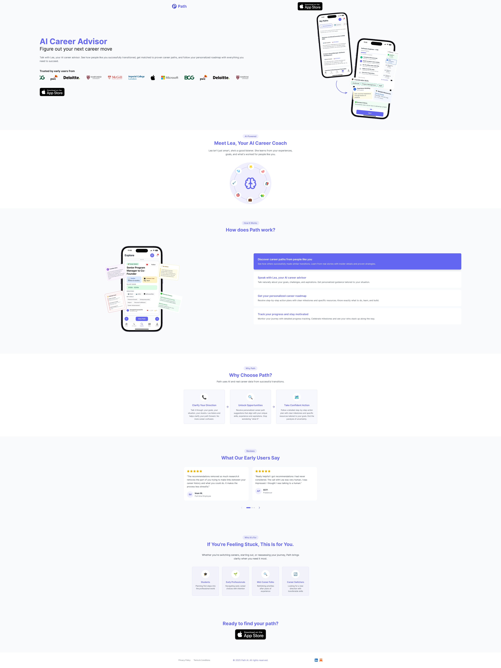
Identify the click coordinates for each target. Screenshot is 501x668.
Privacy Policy (184, 660)
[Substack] (321, 660)
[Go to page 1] (248, 507)
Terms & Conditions (202, 660)
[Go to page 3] (254, 507)
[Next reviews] (259, 507)
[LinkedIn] (316, 660)
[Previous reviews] (241, 507)
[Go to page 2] (252, 507)
